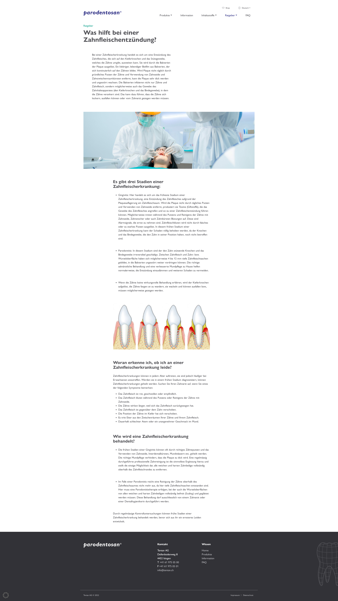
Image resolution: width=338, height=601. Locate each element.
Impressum (235, 595)
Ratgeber (230, 15)
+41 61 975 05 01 (169, 566)
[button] (6, 595)
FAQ (248, 15)
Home (205, 550)
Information (186, 15)
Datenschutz (248, 595)
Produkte (165, 15)
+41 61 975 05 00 (169, 562)
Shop (228, 8)
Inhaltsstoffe (207, 15)
